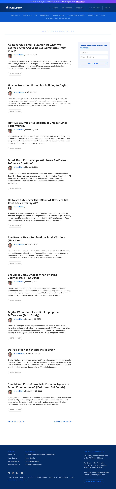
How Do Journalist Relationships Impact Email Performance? (38, 124)
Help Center (12, 458)
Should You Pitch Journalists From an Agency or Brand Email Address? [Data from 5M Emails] (38, 385)
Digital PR (44, 15)
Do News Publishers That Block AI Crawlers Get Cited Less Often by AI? (38, 201)
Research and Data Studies (58, 18)
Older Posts (16, 421)
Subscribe (93, 63)
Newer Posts (62, 421)
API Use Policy (26, 477)
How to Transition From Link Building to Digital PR (38, 87)
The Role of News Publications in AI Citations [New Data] (37, 239)
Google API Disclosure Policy (61, 477)
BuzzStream (14, 7)
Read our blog (93, 481)
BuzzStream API (14, 465)
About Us (11, 455)
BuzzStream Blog (32, 461)
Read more (15, 74)
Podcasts (15, 15)
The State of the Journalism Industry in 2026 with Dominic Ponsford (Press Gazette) (95, 465)
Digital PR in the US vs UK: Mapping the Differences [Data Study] (33, 314)
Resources (30, 451)
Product (11, 451)
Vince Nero (19, 55)
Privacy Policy (41, 477)
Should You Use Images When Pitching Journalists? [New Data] (32, 276)
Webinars (27, 15)
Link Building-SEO (76, 15)
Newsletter (67, 8)
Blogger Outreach (96, 15)
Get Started (94, 8)
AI (36, 15)
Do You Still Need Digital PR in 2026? (31, 349)
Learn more (80, 2)
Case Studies (58, 15)
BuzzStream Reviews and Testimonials (40, 455)
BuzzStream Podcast (33, 465)
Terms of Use (13, 477)
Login (107, 8)
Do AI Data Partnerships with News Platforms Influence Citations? (37, 162)
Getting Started (14, 461)
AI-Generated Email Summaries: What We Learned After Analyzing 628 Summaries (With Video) (37, 47)
